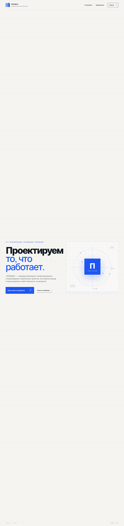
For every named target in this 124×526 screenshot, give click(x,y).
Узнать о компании (44, 290)
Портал (113, 5)
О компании (88, 5)
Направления (100, 5)
